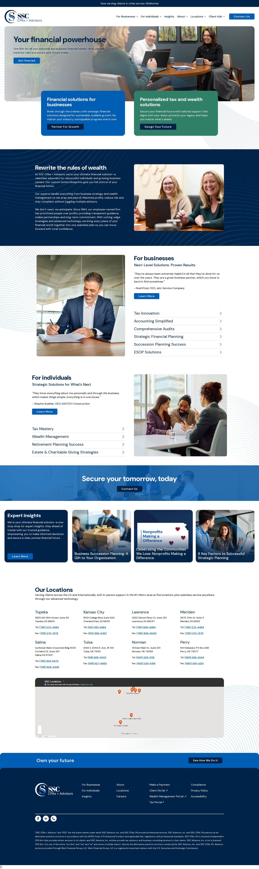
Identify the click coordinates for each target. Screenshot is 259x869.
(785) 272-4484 (49, 627)
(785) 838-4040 (146, 633)
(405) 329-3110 (145, 657)
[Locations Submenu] (204, 16)
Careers (121, 796)
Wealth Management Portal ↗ (167, 796)
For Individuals (150, 16)
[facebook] (38, 819)
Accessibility (199, 796)
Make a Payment (159, 784)
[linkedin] (46, 819)
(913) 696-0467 (97, 633)
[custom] (54, 819)
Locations (197, 16)
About (120, 784)
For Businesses (125, 16)
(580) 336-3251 (194, 663)
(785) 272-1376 (49, 633)
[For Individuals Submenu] (160, 16)
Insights (169, 16)
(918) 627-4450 (97, 663)
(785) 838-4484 (146, 627)
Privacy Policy (199, 790)
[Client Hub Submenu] (223, 16)
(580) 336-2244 (194, 657)
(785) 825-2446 (49, 667)
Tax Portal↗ (156, 802)
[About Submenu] (186, 16)
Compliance (198, 784)
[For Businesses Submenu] (136, 16)
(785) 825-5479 (48, 661)
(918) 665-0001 (97, 657)
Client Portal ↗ (158, 790)
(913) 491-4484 (97, 627)
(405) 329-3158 (146, 663)
